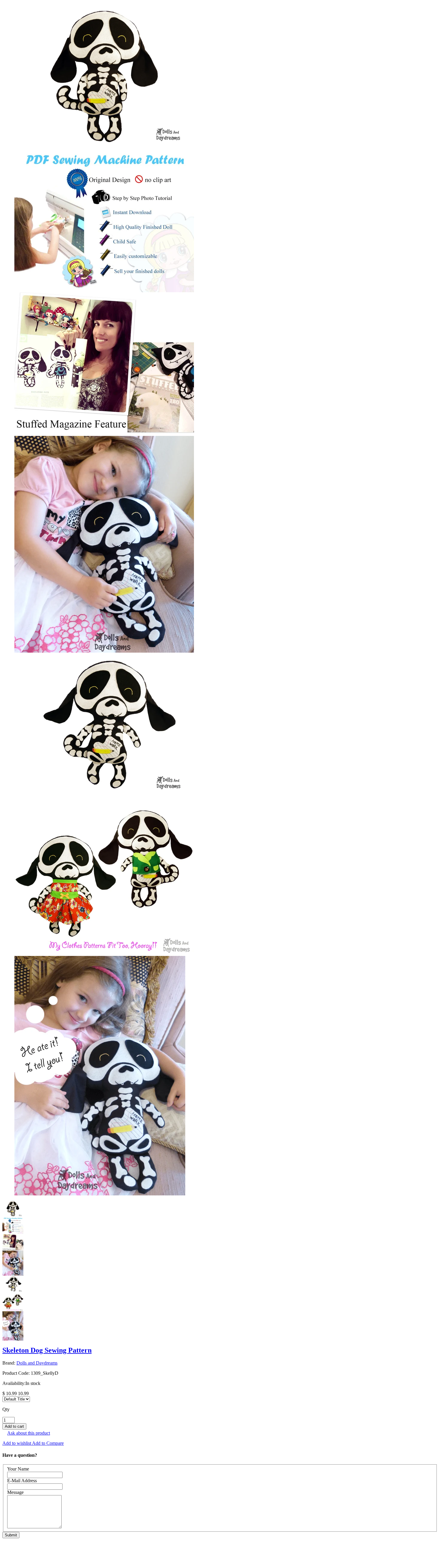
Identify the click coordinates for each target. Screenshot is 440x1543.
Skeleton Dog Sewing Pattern (47, 1350)
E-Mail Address (22, 1480)
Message (15, 1492)
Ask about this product (28, 1433)
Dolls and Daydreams (36, 1362)
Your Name (18, 1468)
